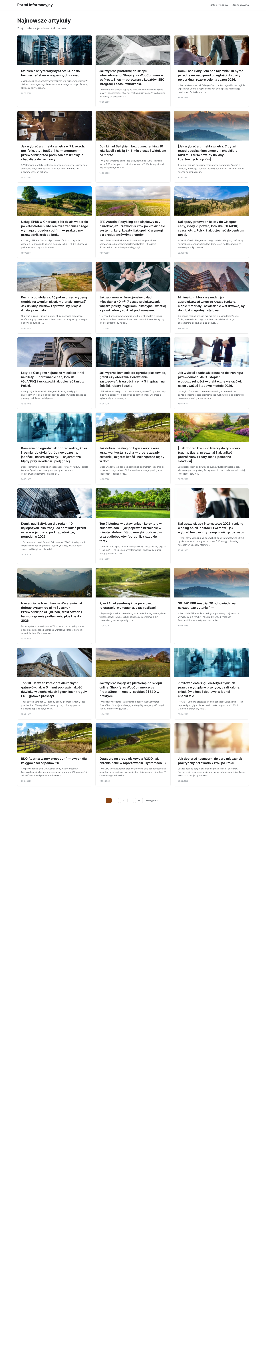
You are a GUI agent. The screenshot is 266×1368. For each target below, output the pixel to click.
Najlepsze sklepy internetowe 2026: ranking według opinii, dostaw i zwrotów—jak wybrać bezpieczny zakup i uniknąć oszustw (211, 528)
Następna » (152, 800)
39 (139, 800)
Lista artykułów (219, 4)
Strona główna (240, 4)
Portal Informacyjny (35, 5)
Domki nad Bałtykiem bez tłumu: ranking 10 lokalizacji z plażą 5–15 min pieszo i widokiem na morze (132, 151)
